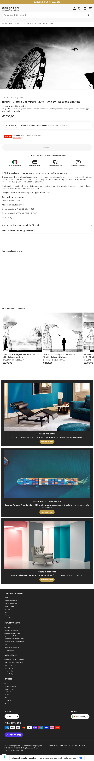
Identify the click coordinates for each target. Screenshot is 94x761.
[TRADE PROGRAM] (47, 407)
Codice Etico (8, 618)
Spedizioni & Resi (10, 636)
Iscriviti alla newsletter (12, 647)
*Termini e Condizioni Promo (14, 662)
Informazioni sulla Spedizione (18, 231)
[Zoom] (90, 86)
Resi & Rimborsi (10, 668)
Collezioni (14, 23)
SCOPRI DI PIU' (47, 442)
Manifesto (8, 609)
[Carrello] (85, 8)
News (6, 612)
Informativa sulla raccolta (24, 758)
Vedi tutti (7, 703)
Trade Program (9, 606)
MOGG (7, 698)
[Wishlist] (80, 8)
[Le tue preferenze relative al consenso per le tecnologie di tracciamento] (4, 756)
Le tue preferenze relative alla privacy (58, 758)
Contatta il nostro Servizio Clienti (20, 225)
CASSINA (8, 683)
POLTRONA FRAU (10, 686)
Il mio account (9, 650)
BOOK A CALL (11, 125)
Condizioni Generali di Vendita (14, 660)
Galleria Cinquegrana (43, 23)
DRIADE (7, 695)
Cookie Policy (9, 674)
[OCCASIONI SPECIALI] (47, 545)
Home (4, 23)
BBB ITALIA (8, 692)
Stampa (7, 615)
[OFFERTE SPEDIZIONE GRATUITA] (47, 474)
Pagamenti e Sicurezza (12, 630)
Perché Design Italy (11, 603)
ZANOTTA (8, 700)
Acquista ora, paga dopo (12, 633)
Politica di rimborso (11, 665)
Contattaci (8, 627)
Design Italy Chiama (11, 601)
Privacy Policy (9, 671)
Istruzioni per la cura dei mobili (14, 641)
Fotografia (26, 23)
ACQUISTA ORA (47, 512)
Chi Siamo (8, 598)
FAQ (6, 644)
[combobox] (47, 15)
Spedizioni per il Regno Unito (14, 639)
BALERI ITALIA (9, 689)
